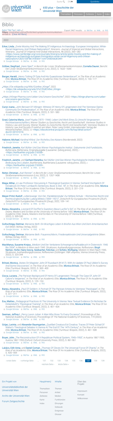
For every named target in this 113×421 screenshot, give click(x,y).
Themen (58, 389)
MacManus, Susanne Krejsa (16, 244)
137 (88, 361)
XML (99, 30)
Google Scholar (12, 61)
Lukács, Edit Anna (11, 347)
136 (81, 361)
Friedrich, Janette (11, 147)
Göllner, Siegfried (11, 66)
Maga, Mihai (8, 183)
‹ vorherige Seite (26, 361)
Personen (78, 14)
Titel (9, 30)
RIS (106, 30)
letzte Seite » (63, 364)
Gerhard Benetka (34, 160)
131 (44, 361)
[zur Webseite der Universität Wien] (16, 9)
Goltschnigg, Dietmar (13, 224)
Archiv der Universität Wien (15, 395)
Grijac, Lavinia (9, 324)
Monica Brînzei (18, 79)
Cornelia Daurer (91, 66)
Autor (4, 30)
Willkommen (82, 398)
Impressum (82, 391)
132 (51, 361)
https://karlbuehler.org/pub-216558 (24, 152)
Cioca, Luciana (9, 275)
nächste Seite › (48, 364)
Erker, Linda (8, 46)
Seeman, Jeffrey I (11, 314)
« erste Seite (11, 361)
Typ (13, 30)
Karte (99, 14)
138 (95, 361)
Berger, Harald (9, 76)
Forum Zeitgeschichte (13, 401)
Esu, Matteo (8, 301)
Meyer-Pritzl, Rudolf (12, 196)
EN (69, 1)
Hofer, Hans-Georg (23, 250)
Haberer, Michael (10, 139)
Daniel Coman (33, 347)
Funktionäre (60, 400)
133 (59, 361)
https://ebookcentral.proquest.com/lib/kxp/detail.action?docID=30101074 (49, 130)
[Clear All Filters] (19, 34)
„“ (27, 66)
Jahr (19, 30)
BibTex (89, 30)
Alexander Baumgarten (33, 324)
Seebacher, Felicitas (44, 250)
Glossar (58, 414)
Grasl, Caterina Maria (13, 119)
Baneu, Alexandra (11, 209)
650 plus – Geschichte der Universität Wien (58, 9)
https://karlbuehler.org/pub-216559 (24, 165)
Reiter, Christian (10, 173)
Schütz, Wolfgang (69, 250)
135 (73, 361)
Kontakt (80, 395)
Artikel (57, 392)
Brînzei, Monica (10, 262)
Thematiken (65, 14)
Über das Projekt (81, 382)
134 (66, 361)
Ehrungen (59, 403)
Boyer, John (8, 337)
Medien (58, 396)
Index (107, 14)
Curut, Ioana (8, 107)
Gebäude (59, 407)
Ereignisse (59, 411)
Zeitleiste (90, 14)
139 (102, 361)
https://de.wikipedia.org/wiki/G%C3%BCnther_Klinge (33, 89)
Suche (60, 2)
